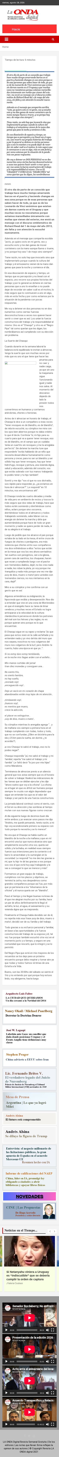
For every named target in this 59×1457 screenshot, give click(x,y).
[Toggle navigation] (6, 39)
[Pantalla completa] (52, 1330)
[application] (29, 1318)
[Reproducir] (6, 1330)
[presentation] (50, 1231)
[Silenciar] (47, 1330)
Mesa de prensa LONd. (18, 1287)
